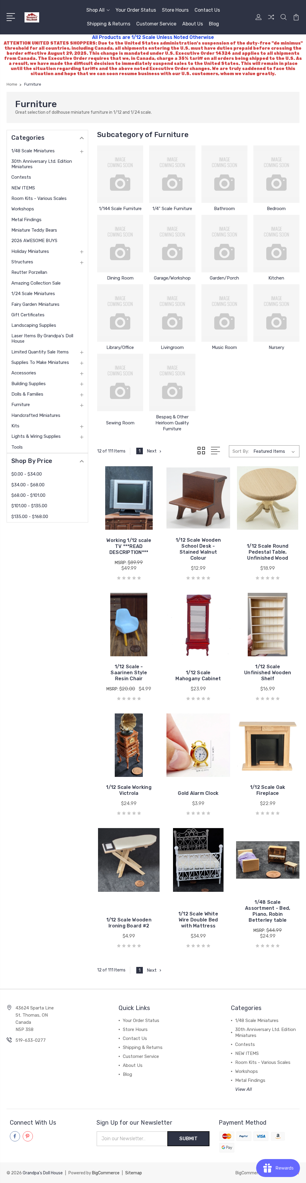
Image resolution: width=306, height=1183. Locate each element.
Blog (214, 24)
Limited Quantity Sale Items (40, 352)
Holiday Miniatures (30, 251)
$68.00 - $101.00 (28, 495)
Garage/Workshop (172, 278)
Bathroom (224, 208)
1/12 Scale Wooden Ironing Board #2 (129, 923)
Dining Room (120, 278)
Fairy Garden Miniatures (35, 304)
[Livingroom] (172, 313)
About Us (192, 24)
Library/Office (120, 347)
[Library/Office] (120, 313)
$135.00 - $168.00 (29, 516)
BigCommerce (106, 1173)
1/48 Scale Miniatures (33, 151)
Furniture (20, 404)
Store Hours (175, 10)
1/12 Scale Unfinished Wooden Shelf (267, 672)
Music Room (224, 347)
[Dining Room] (120, 243)
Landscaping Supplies (33, 325)
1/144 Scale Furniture (120, 208)
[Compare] (271, 21)
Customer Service (156, 24)
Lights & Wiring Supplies (36, 436)
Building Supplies (28, 383)
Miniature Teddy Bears (34, 230)
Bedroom (276, 208)
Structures (22, 262)
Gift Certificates (28, 315)
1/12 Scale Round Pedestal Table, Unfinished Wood (267, 552)
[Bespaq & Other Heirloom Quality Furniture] (172, 382)
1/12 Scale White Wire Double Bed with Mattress (198, 920)
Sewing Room (120, 423)
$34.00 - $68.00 (28, 485)
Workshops (22, 209)
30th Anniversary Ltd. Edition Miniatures (41, 164)
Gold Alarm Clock (198, 793)
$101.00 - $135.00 (29, 505)
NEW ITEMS (23, 188)
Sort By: (240, 451)
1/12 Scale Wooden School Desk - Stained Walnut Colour (198, 549)
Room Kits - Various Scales (39, 198)
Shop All (95, 10)
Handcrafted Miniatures (35, 415)
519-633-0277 (31, 1040)
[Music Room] (224, 313)
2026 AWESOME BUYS (34, 240)
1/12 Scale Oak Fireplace (267, 790)
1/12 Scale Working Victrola (129, 790)
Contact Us (207, 10)
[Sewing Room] (120, 382)
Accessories (23, 373)
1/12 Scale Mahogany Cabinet (198, 675)
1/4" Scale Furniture (172, 208)
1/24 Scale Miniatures (33, 293)
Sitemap (133, 1173)
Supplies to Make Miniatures (40, 362)
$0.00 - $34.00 (26, 474)
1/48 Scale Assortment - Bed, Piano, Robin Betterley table (267, 911)
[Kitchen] (276, 243)
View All (243, 1089)
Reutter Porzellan (29, 272)
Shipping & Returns (108, 24)
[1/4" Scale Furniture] (172, 174)
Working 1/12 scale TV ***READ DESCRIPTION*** (128, 546)
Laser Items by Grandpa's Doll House (42, 338)
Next (152, 451)
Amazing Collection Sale (36, 283)
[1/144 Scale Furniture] (120, 174)
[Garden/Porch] (224, 243)
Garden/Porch (224, 278)
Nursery (276, 347)
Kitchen (276, 278)
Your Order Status (136, 10)
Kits (15, 426)
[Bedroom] (276, 174)
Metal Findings (26, 219)
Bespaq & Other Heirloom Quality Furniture (172, 423)
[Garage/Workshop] (172, 243)
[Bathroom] (224, 174)
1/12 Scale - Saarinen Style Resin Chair (129, 672)
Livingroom (172, 347)
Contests (21, 177)
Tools (17, 447)
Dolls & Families (27, 394)
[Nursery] (276, 313)
